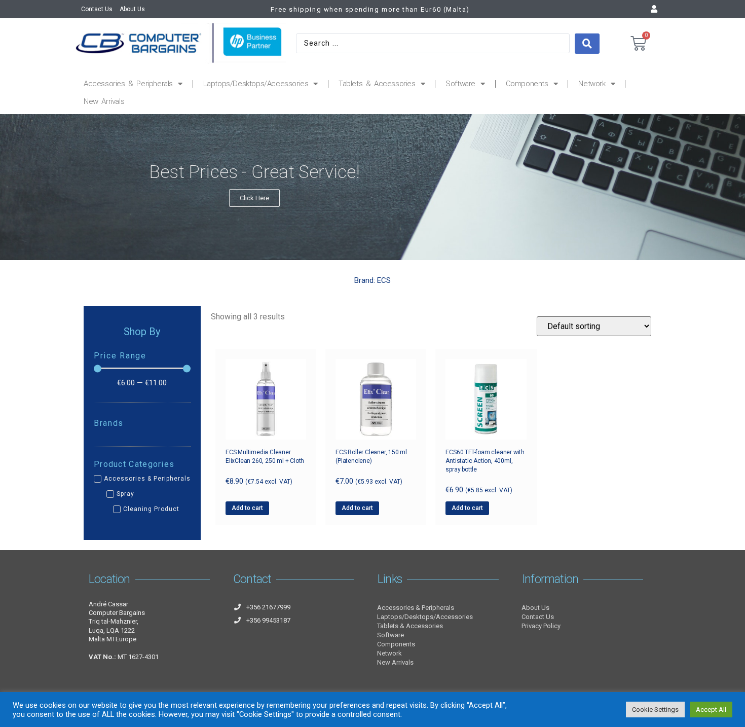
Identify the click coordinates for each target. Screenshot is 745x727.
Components (527, 83)
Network (591, 83)
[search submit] (587, 43)
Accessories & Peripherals (128, 83)
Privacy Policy (541, 626)
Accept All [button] (711, 709)
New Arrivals (104, 101)
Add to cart (247, 508)
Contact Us (97, 9)
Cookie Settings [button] (655, 709)
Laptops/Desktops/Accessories (256, 83)
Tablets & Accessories (377, 83)
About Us (132, 9)
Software (460, 83)
